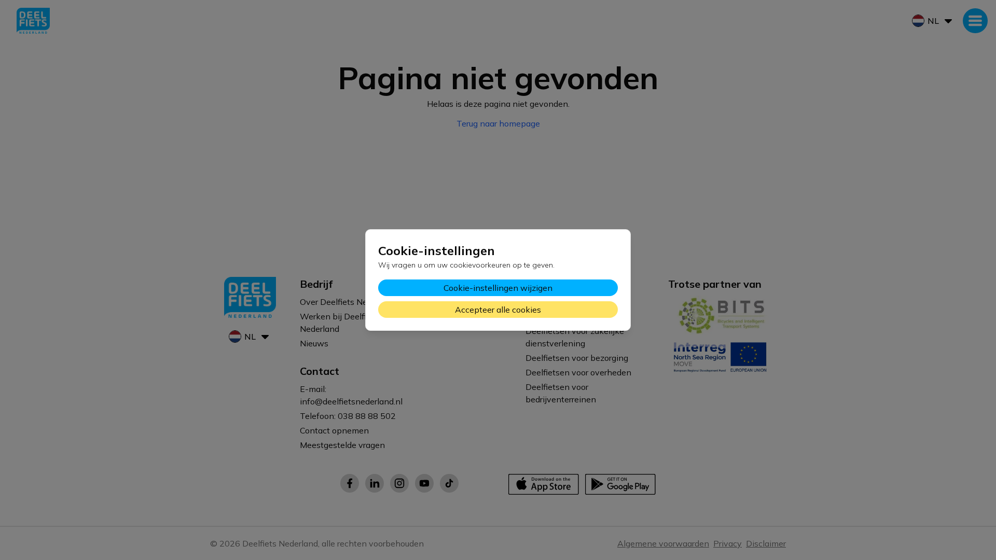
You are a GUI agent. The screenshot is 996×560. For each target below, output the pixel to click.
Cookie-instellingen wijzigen (498, 288)
